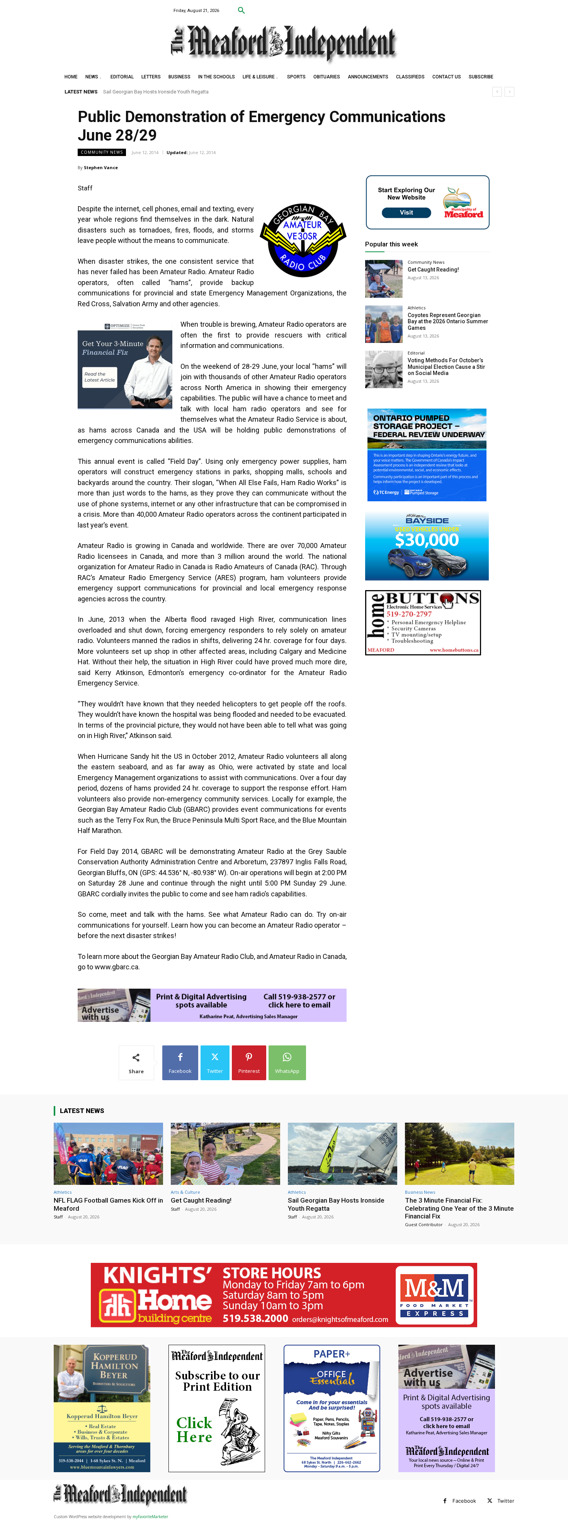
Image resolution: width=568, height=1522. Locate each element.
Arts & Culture (185, 1192)
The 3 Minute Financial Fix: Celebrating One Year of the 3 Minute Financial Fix (187, 92)
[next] (509, 92)
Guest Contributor (424, 1224)
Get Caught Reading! (433, 269)
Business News (420, 1192)
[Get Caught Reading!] (384, 278)
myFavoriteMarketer (150, 1516)
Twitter (505, 1501)
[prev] (497, 92)
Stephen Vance (101, 167)
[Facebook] (445, 1501)
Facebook (464, 1501)
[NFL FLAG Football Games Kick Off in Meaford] (108, 1154)
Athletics (416, 307)
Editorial (416, 353)
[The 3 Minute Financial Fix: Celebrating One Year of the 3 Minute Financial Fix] (459, 1154)
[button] (241, 11)
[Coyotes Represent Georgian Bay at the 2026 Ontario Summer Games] (384, 324)
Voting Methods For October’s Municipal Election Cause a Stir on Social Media (446, 367)
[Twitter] (490, 1501)
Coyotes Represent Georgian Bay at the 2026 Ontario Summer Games (448, 321)
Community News (102, 152)
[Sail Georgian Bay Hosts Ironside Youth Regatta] (342, 1154)
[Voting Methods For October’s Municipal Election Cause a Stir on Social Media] (384, 369)
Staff (58, 1217)
